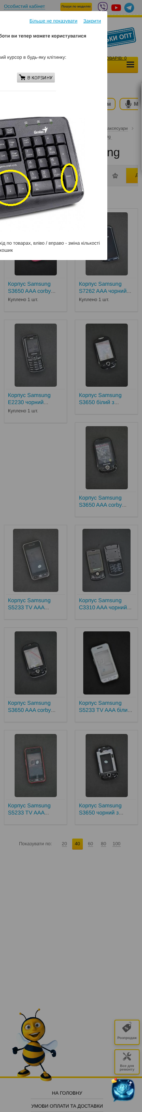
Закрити (92, 21)
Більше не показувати (54, 21)
